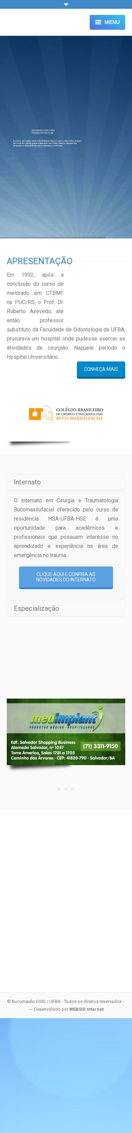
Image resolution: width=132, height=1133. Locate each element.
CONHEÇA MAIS (101, 369)
